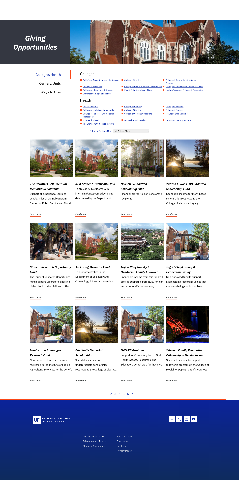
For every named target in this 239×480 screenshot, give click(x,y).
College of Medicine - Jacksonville (98, 110)
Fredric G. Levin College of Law (138, 90)
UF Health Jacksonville (135, 120)
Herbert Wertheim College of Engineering (184, 90)
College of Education (92, 86)
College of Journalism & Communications (184, 86)
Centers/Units (50, 83)
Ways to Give (51, 92)
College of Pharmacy (175, 110)
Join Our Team (125, 436)
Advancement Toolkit (94, 441)
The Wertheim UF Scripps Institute (98, 124)
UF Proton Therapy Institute (178, 120)
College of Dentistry (133, 106)
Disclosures (123, 446)
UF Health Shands (91, 120)
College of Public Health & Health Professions (98, 115)
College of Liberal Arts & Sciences (98, 90)
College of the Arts (132, 80)
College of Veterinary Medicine (138, 114)
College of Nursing (132, 110)
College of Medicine (174, 106)
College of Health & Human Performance (143, 86)
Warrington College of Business (97, 93)
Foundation (123, 441)
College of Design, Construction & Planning (181, 81)
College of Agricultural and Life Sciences (101, 80)
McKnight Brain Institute (177, 114)
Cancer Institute (90, 106)
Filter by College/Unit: (101, 131)
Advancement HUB (93, 436)
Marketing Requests (94, 446)
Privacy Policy (124, 450)
